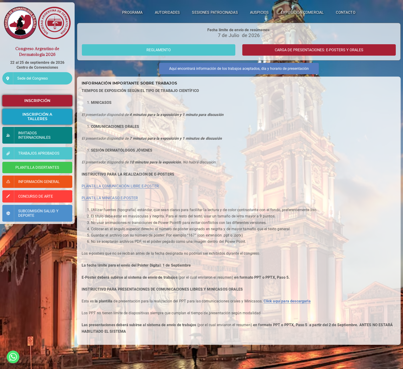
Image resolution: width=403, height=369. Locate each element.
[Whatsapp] (13, 357)
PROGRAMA (132, 12)
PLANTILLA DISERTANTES (37, 167)
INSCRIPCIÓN (37, 100)
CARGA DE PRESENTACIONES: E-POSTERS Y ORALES (319, 50)
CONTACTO (345, 12)
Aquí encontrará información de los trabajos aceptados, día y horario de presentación (239, 68)
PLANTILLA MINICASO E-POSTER (110, 198)
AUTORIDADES (167, 12)
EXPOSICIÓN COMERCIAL (302, 12)
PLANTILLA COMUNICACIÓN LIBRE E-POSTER (120, 186)
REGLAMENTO (158, 50)
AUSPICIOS (259, 12)
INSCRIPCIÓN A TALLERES (37, 116)
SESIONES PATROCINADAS (215, 12)
